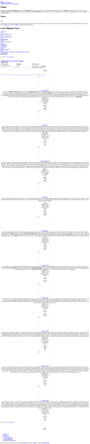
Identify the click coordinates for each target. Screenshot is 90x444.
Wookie (2, 40)
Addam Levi (3, 31)
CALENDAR (12, 51)
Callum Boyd (4, 44)
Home (2, 1)
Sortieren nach (35, 64)
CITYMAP (18, 51)
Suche (17, 3)
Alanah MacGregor (45, 161)
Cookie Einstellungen (8, 439)
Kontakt (5, 435)
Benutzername (4, 64)
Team (6, 3)
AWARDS (23, 51)
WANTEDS (6, 51)
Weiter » (12, 56)
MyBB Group (46, 442)
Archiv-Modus (6, 436)
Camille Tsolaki (45, 331)
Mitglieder (3, 3)
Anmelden (3, 2)
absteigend (43, 66)
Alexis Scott (45, 197)
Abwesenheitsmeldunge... (6, 36)
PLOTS (27, 51)
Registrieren (8, 2)
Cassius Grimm (45, 400)
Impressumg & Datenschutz (9, 440)
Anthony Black (45, 230)
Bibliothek (10, 3)
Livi (1, 33)
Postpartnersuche (4, 39)
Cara (2, 35)
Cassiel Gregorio (45, 365)
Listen (14, 3)
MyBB (34, 442)
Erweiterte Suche (5, 61)
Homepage (18, 64)
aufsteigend (35, 66)
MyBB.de (25, 442)
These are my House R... (6, 41)
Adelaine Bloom (45, 90)
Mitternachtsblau (4, 53)
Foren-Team (6, 434)
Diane (2, 48)
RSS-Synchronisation (8, 437)
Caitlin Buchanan (45, 265)
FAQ (2, 51)
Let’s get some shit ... (5, 49)
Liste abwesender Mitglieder (16, 61)
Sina (2, 43)
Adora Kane (45, 125)
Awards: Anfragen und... (6, 34)
